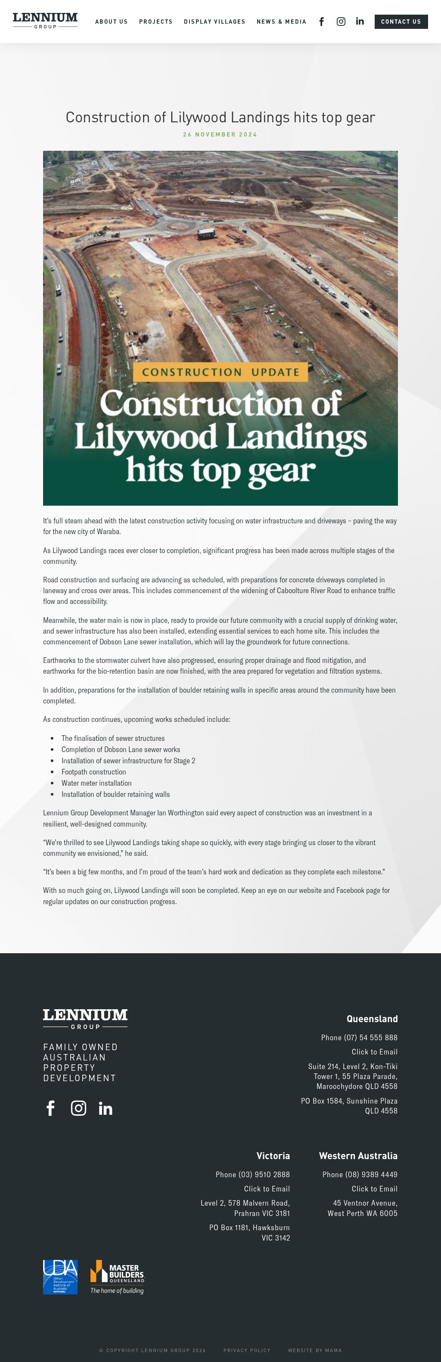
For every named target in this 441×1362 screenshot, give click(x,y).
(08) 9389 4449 (371, 1174)
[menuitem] (111, 22)
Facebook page (358, 890)
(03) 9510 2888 (264, 1174)
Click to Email (375, 1051)
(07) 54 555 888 (371, 1037)
